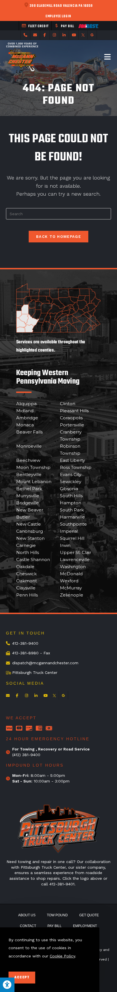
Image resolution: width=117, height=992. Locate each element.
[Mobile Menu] (107, 56)
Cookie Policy (62, 956)
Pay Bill (54, 926)
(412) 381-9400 (26, 754)
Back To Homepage (58, 236)
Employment (85, 926)
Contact (28, 926)
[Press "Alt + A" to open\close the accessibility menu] (7, 985)
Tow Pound (57, 915)
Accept (22, 977)
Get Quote (89, 915)
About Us (26, 915)
